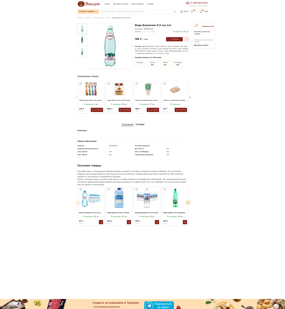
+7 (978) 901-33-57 (199, 3)
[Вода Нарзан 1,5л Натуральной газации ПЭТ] (175, 198)
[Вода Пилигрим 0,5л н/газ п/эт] (91, 198)
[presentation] (76, 97)
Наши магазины (137, 4)
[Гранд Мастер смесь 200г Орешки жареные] (119, 89)
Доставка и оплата (120, 4)
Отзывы (150, 4)
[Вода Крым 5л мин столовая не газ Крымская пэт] (119, 198)
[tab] (127, 124)
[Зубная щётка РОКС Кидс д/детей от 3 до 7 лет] (91, 89)
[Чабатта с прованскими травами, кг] (175, 89)
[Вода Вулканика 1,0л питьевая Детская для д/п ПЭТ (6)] (147, 198)
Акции (107, 4)
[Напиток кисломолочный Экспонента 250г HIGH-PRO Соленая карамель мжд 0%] (147, 89)
